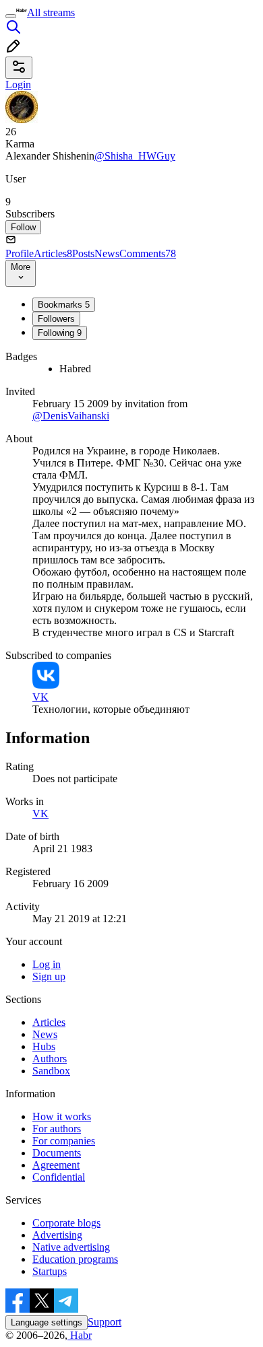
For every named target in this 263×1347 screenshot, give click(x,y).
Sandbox (51, 1070)
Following (60, 333)
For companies (63, 1140)
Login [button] (18, 84)
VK (40, 813)
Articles (53, 253)
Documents (56, 1153)
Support (104, 1321)
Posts (83, 253)
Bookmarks (64, 305)
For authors (56, 1128)
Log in (46, 964)
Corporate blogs (66, 1223)
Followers (56, 319)
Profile (19, 253)
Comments (147, 253)
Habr (79, 1335)
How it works (61, 1116)
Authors (49, 1058)
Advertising (57, 1235)
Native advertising (71, 1247)
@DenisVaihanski (70, 415)
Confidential (58, 1177)
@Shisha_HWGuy (134, 156)
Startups (49, 1271)
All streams (51, 12)
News (106, 253)
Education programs (75, 1259)
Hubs (43, 1046)
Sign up (48, 976)
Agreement (56, 1165)
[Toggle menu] (10, 16)
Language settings (46, 1322)
